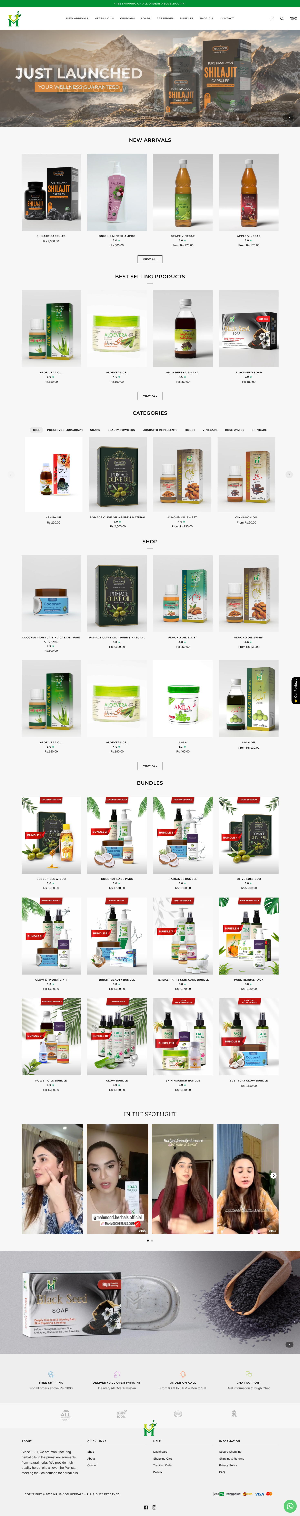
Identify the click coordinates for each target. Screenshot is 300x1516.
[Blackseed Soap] (249, 328)
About (91, 1458)
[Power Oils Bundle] (51, 1036)
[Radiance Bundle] (183, 835)
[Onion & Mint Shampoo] (117, 192)
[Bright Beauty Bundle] (117, 936)
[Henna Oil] (54, 474)
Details (157, 1472)
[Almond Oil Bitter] (183, 593)
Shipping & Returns (231, 1458)
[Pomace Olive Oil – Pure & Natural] (118, 474)
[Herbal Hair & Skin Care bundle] (183, 936)
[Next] (289, 474)
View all (150, 259)
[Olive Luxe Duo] (249, 835)
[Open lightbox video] (52, 1179)
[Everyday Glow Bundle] (249, 1036)
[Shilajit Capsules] (51, 192)
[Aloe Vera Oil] (51, 328)
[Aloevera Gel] (117, 328)
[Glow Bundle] (117, 1036)
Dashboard (160, 1451)
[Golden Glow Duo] (51, 835)
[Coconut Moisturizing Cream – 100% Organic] (51, 593)
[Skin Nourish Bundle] (183, 1036)
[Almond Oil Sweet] (182, 474)
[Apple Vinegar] (249, 192)
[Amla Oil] (249, 698)
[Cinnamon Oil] (246, 474)
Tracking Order (163, 1465)
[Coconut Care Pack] (117, 835)
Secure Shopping (230, 1451)
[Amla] (183, 698)
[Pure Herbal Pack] (249, 936)
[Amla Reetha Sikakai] (183, 328)
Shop (90, 1451)
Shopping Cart (162, 1458)
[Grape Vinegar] (183, 192)
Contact (92, 1465)
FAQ (222, 1472)
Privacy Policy (228, 1465)
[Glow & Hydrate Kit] (51, 936)
